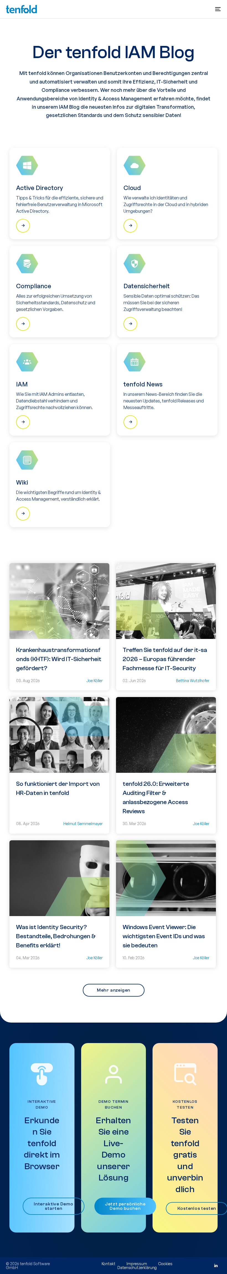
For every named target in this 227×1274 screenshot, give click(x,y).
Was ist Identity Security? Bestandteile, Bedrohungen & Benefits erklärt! (56, 936)
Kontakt (108, 1263)
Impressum (137, 1263)
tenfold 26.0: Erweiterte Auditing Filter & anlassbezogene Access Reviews (156, 797)
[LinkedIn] (215, 1265)
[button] (218, 9)
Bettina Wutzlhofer (192, 680)
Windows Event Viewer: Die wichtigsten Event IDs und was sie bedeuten (164, 936)
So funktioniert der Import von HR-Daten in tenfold (58, 788)
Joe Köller (94, 680)
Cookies (165, 1263)
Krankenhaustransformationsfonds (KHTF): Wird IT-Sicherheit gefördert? (58, 659)
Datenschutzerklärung (137, 1267)
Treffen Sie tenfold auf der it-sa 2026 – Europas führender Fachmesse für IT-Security (165, 659)
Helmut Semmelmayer (83, 823)
